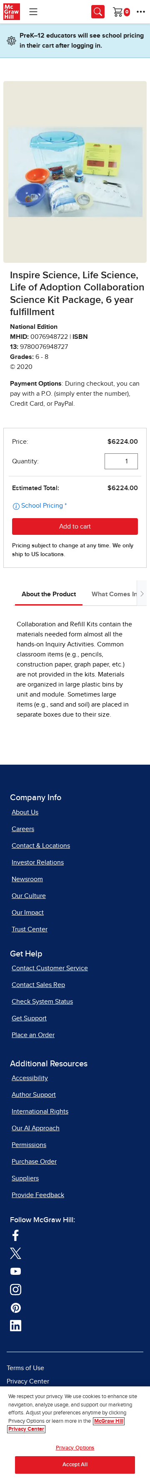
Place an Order (33, 1035)
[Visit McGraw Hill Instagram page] (15, 1289)
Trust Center (30, 929)
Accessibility (30, 1078)
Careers (23, 829)
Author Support (34, 1094)
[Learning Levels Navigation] (33, 11)
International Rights (40, 1111)
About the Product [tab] (49, 594)
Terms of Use (25, 1368)
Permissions (29, 1145)
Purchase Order (34, 1161)
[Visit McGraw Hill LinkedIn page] (15, 1325)
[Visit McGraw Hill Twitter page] (15, 1252)
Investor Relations (38, 862)
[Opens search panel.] (98, 11)
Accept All (74, 1464)
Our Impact (28, 912)
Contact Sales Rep (38, 985)
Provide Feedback (38, 1195)
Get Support (29, 1018)
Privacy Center (28, 1381)
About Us (25, 812)
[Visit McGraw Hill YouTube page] (15, 1270)
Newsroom (27, 879)
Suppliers (25, 1178)
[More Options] (141, 12)
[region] (75, 1433)
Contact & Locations (41, 845)
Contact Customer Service (50, 968)
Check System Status (42, 1001)
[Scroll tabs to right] (142, 593)
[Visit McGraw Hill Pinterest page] (15, 1307)
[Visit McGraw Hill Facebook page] (15, 1234)
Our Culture (29, 896)
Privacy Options (75, 1448)
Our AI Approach (36, 1128)
